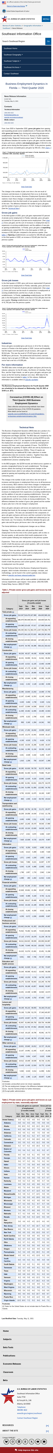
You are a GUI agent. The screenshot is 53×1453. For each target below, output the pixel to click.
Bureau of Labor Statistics (12, 25)
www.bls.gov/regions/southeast (13, 117)
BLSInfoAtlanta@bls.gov (11, 115)
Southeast (6, 28)
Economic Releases (12, 1363)
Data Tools (8, 1347)
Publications (9, 1355)
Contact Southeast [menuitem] (11, 74)
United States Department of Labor (17, 11)
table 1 (4, 235)
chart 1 (47, 148)
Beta (5, 1380)
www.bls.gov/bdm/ (31, 380)
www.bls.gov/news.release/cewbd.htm (21, 575)
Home (6, 1331)
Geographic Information (32, 25)
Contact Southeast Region (27, 1418)
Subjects (7, 1339)
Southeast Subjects (11, 61)
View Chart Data (26, 187)
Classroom (8, 1372)
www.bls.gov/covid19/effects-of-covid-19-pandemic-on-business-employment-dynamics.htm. (26, 415)
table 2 (25, 377)
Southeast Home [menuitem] (10, 48)
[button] (47, 1426)
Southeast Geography (12, 55)
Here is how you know (16, 6)
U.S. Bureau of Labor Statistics (21, 19)
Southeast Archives (11, 67)
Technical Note (13, 208)
